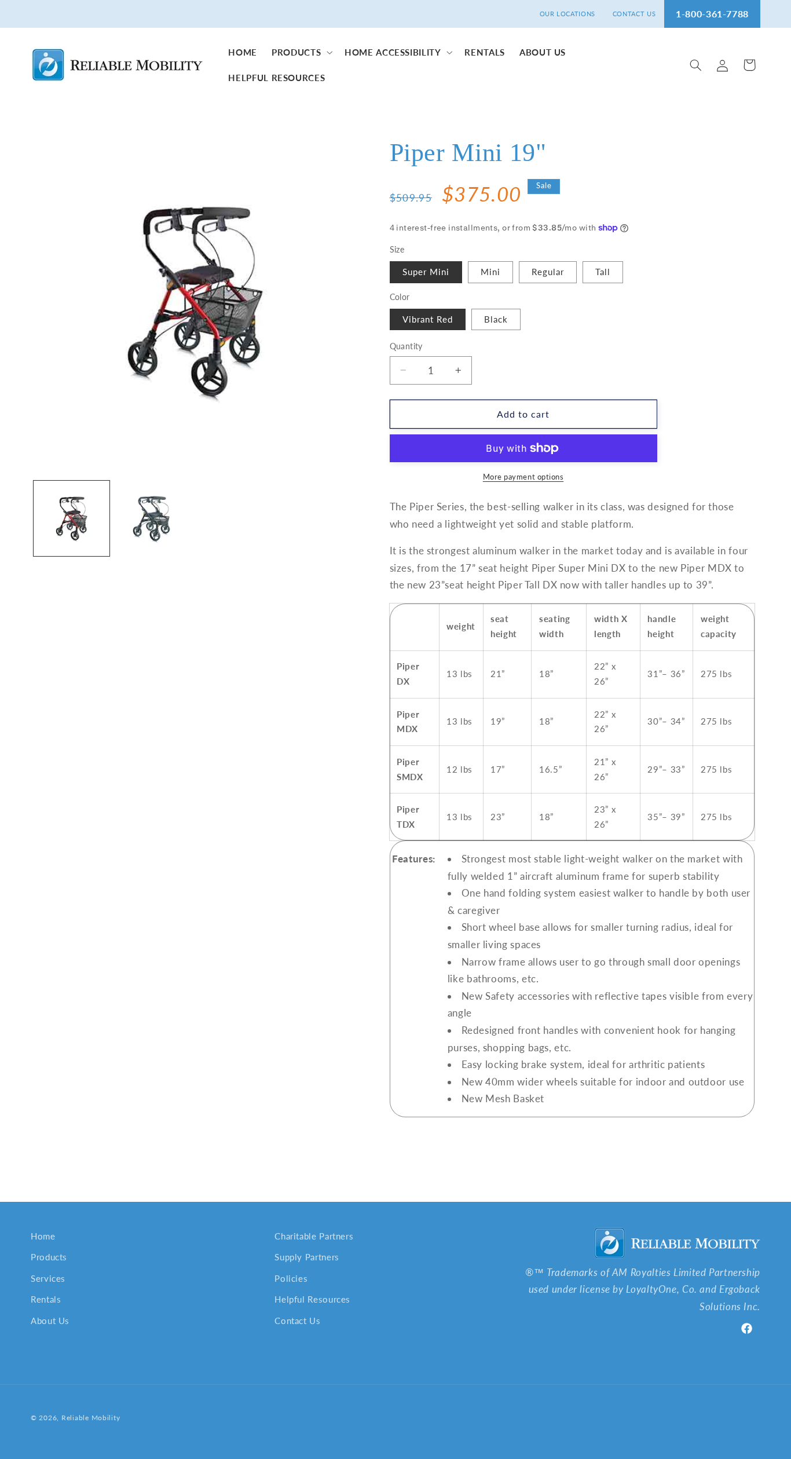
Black (496, 319)
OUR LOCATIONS (567, 13)
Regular (548, 271)
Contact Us (297, 1320)
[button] (301, 52)
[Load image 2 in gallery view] (153, 519)
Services (48, 1278)
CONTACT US (634, 13)
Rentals (46, 1299)
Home (43, 1236)
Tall (602, 271)
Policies (290, 1278)
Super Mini (426, 271)
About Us (50, 1320)
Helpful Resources (312, 1299)
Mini (490, 271)
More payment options (523, 477)
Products (49, 1257)
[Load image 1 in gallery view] (71, 519)
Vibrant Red (427, 319)
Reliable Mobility (90, 1417)
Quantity (406, 346)
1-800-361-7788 (712, 13)
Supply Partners (306, 1257)
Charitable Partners (313, 1236)
